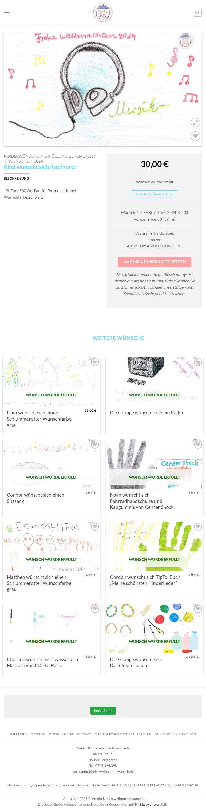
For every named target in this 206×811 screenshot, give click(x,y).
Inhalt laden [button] (103, 710)
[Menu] (7, 12)
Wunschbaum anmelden (175, 734)
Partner (144, 734)
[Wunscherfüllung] (197, 13)
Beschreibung (16, 178)
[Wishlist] (195, 136)
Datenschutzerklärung (52, 734)
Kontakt (83, 734)
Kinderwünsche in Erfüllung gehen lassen (50, 156)
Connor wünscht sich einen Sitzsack (35, 498)
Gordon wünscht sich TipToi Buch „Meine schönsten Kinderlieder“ (145, 580)
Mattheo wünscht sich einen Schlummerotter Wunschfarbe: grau (40, 583)
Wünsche (19, 160)
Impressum (19, 734)
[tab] (16, 178)
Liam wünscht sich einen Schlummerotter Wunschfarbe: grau (40, 419)
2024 (38, 160)
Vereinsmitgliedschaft (114, 734)
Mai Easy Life (145, 804)
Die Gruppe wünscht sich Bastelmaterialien (136, 662)
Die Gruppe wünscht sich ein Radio (146, 412)
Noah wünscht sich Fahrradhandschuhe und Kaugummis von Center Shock (142, 501)
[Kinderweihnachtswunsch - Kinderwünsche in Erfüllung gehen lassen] (103, 12)
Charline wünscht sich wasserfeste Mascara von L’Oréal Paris (43, 662)
